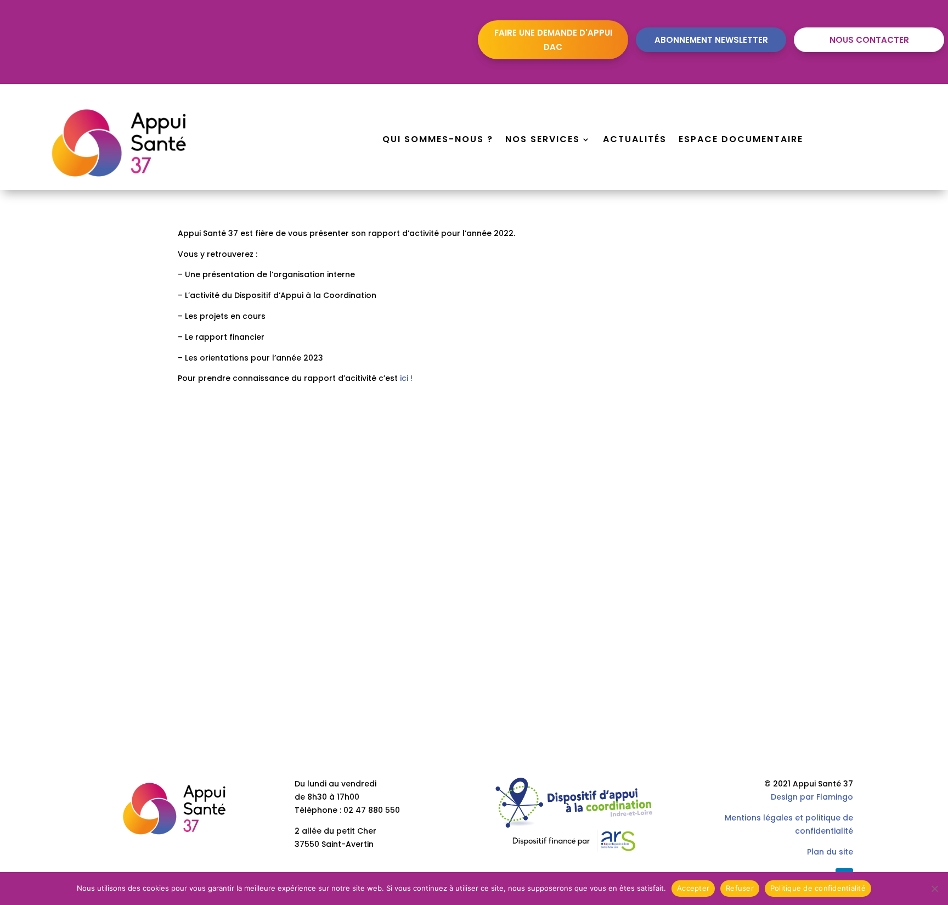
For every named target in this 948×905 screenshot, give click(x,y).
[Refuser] (934, 888)
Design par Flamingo (812, 796)
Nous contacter (869, 40)
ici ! (406, 378)
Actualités (635, 140)
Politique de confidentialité (818, 888)
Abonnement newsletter (711, 40)
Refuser (740, 888)
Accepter (693, 888)
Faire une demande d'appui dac (553, 40)
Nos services (542, 140)
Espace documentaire (741, 140)
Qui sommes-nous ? (437, 140)
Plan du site (830, 851)
